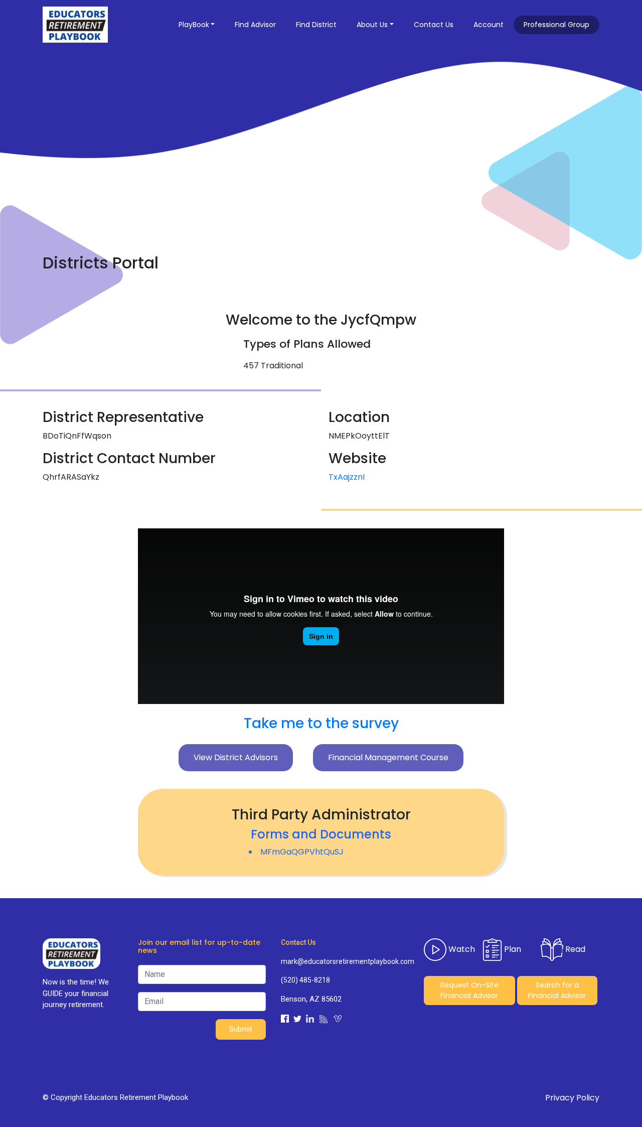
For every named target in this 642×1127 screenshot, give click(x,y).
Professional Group (556, 25)
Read (574, 948)
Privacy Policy (572, 1097)
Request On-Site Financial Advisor (469, 990)
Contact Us (433, 25)
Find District (316, 25)
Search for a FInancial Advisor (557, 990)
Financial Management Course (388, 757)
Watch (460, 948)
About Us (372, 25)
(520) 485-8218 (305, 980)
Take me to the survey (321, 723)
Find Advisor (255, 25)
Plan (511, 948)
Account (488, 25)
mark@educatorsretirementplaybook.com (345, 961)
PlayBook (194, 25)
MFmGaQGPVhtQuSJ (302, 852)
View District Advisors (236, 757)
